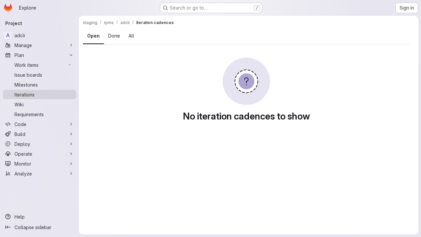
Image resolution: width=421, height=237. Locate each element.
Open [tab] (93, 36)
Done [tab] (114, 36)
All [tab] (131, 36)
